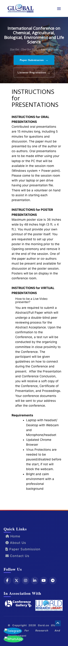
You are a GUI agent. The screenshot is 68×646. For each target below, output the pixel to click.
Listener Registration (34, 72)
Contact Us (19, 556)
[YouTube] (44, 580)
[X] (16, 580)
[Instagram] (25, 580)
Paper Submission (34, 60)
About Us (17, 543)
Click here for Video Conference (36, 500)
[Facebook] (7, 580)
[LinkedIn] (34, 580)
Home (14, 536)
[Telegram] (53, 580)
